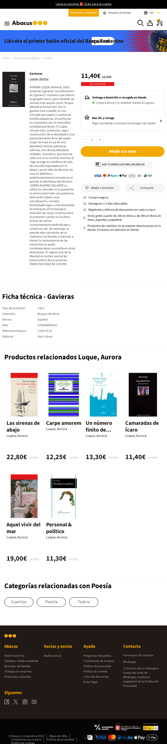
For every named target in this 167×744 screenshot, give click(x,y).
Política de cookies (95, 671)
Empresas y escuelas (17, 677)
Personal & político (59, 528)
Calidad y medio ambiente (21, 661)
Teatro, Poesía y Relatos (27, 58)
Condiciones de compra (99, 661)
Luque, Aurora (39, 79)
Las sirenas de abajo (23, 426)
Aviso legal (90, 682)
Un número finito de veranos (99, 430)
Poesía (48, 58)
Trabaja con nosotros (18, 671)
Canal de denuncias (96, 677)
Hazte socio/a (52, 656)
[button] (150, 23)
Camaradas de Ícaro (142, 426)
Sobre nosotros (14, 656)
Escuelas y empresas (83, 12)
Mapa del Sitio (58, 736)
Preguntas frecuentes (97, 656)
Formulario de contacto (138, 655)
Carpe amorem (63, 423)
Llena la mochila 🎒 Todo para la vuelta (83, 4)
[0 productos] (160, 24)
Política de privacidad (97, 666)
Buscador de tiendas (17, 666)
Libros (6, 58)
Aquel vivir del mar (23, 528)
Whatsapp (129, 662)
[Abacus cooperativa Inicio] (31, 26)
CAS (158, 13)
